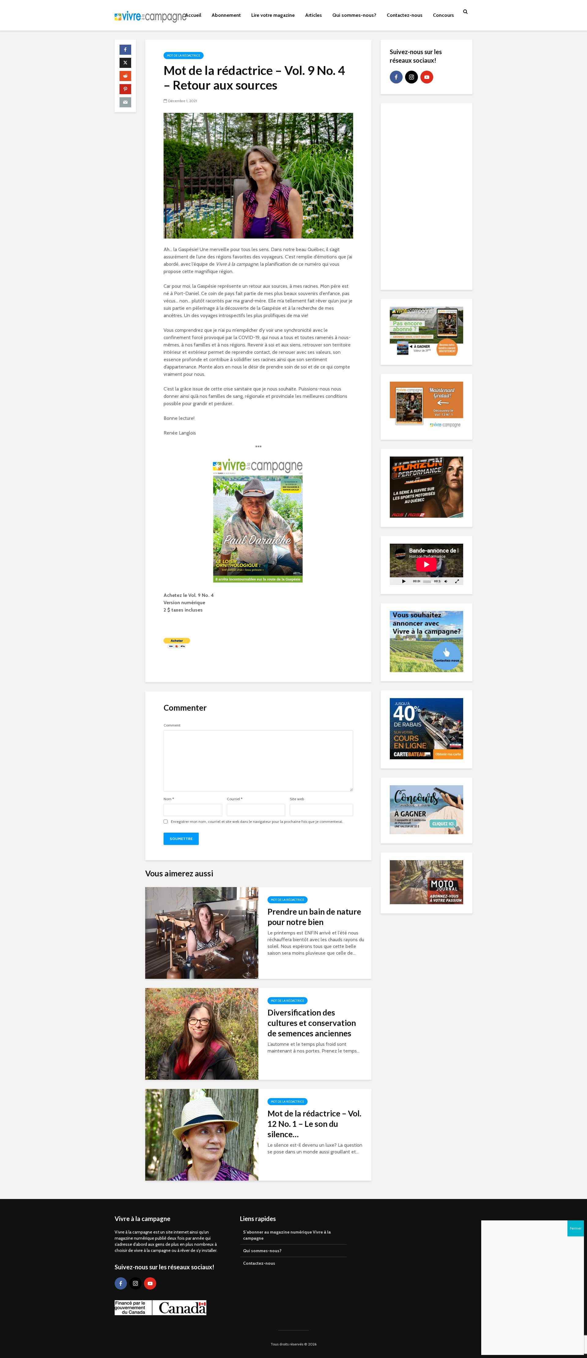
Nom (169, 799)
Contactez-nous (405, 15)
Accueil (193, 15)
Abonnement (226, 15)
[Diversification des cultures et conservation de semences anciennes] (201, 1033)
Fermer (575, 1228)
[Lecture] (404, 581)
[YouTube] (426, 77)
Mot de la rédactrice (183, 55)
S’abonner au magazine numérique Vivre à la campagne (287, 1235)
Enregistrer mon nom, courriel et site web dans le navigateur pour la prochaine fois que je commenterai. (257, 821)
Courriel (234, 799)
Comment (172, 725)
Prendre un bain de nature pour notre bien (314, 917)
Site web (297, 799)
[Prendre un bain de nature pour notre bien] (201, 932)
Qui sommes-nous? (354, 15)
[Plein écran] (457, 581)
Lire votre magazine (273, 15)
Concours (443, 15)
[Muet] (446, 581)
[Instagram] (411, 77)
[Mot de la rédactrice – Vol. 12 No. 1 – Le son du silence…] (201, 1134)
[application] (426, 564)
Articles (313, 15)
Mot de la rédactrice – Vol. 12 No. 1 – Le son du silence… (314, 1123)
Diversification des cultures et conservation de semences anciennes (312, 1023)
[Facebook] (396, 77)
